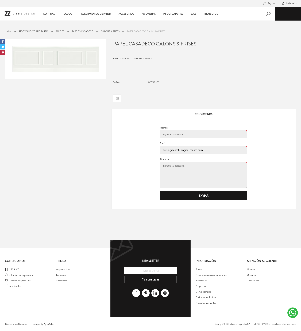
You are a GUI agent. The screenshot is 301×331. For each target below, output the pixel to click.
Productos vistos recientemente (211, 275)
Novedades (201, 280)
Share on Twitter (2, 46)
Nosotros (60, 275)
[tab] (203, 114)
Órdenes (251, 275)
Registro (271, 3)
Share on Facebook (2, 41)
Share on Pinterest (2, 52)
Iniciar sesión (291, 3)
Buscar (199, 269)
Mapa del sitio (63, 269)
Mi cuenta (252, 269)
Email (162, 143)
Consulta (164, 159)
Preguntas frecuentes (206, 303)
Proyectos (201, 286)
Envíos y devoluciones (206, 297)
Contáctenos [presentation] (204, 114)
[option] (55, 59)
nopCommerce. (21, 324)
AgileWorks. (49, 324)
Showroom (61, 280)
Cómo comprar (203, 291)
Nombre (164, 127)
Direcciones (253, 280)
